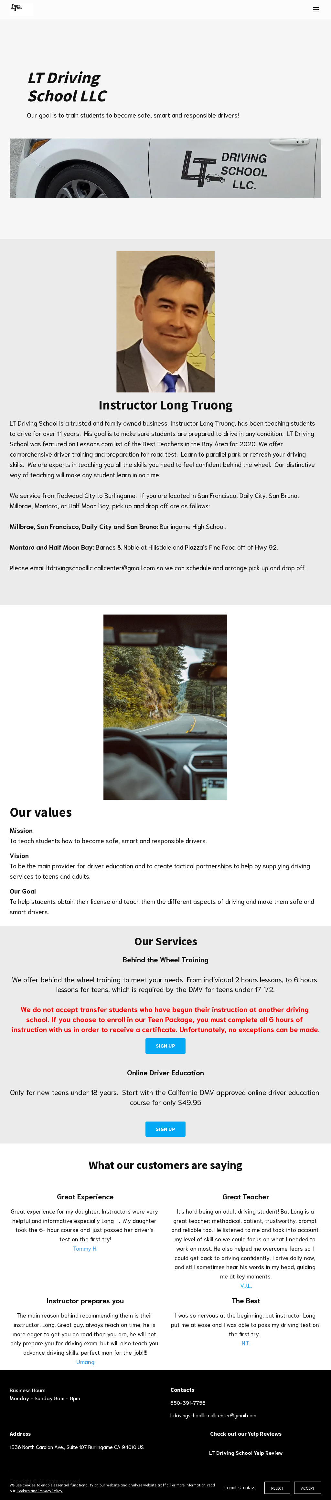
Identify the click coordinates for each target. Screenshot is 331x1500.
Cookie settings (239, 1487)
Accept (308, 1487)
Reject (277, 1487)
